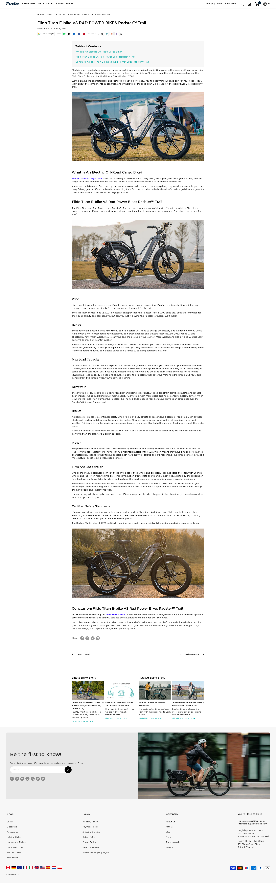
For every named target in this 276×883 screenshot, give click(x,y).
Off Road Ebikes (15, 847)
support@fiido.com (257, 824)
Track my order (173, 842)
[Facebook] (79, 34)
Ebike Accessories (64, 3)
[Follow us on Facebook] (12, 779)
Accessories (12, 832)
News (49, 15)
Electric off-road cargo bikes (87, 179)
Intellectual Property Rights (96, 853)
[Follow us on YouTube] (22, 779)
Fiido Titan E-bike (115, 615)
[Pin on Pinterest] (84, 34)
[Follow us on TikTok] (27, 779)
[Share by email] (98, 638)
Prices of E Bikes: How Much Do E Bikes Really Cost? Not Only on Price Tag (88, 706)
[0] (257, 4)
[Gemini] (116, 34)
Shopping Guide (214, 3)
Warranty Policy (90, 822)
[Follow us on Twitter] (33, 779)
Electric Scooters (45, 3)
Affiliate (170, 827)
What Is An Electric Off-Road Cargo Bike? (98, 52)
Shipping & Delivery (92, 832)
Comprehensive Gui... (191, 654)
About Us (170, 822)
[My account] (249, 4)
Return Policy (89, 837)
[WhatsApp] (64, 34)
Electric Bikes (28, 3)
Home (40, 15)
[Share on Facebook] (82, 638)
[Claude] (112, 34)
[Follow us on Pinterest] (38, 779)
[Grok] (121, 34)
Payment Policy (90, 827)
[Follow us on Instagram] (17, 779)
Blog (168, 832)
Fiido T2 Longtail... (83, 654)
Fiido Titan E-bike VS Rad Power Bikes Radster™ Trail (105, 57)
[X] (69, 34)
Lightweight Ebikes (16, 842)
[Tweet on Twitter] (93, 638)
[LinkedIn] (74, 34)
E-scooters (12, 827)
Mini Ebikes (12, 858)
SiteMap (170, 847)
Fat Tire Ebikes (14, 853)
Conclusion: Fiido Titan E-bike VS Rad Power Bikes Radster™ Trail (112, 62)
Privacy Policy (89, 842)
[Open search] (242, 4)
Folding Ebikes (14, 837)
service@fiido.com (255, 821)
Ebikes (10, 822)
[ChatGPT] (102, 34)
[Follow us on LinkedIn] (43, 779)
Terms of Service (91, 847)
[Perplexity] (107, 34)
